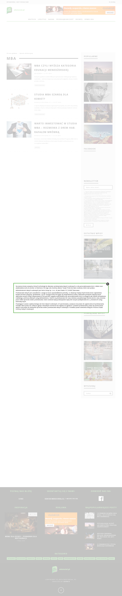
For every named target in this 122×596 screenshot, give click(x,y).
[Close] (107, 284)
